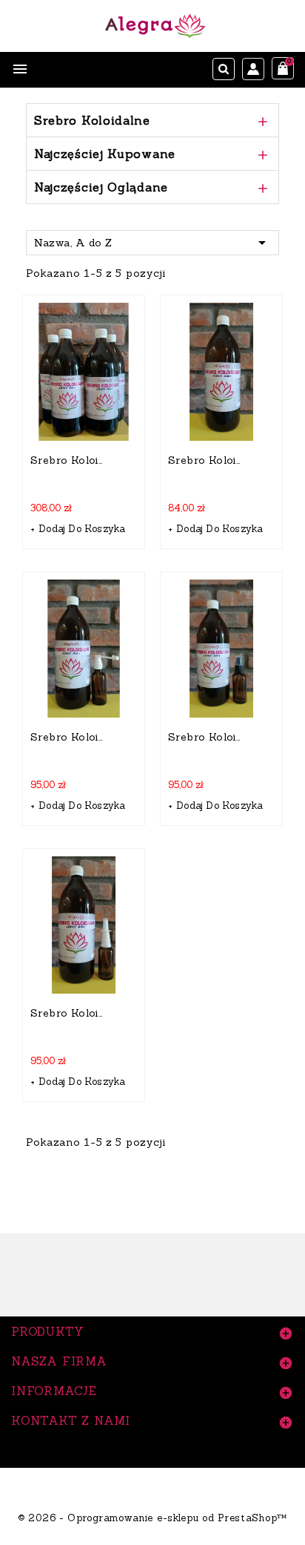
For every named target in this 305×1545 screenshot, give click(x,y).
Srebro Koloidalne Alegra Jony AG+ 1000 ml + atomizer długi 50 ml (67, 737)
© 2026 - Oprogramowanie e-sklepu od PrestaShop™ (152, 1518)
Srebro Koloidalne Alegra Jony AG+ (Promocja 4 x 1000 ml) (67, 460)
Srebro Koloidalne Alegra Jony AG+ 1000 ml (205, 460)
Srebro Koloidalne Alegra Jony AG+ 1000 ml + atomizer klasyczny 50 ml (205, 737)
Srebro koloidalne (92, 120)
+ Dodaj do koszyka (77, 528)
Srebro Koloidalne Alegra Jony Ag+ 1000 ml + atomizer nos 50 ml (67, 1013)
